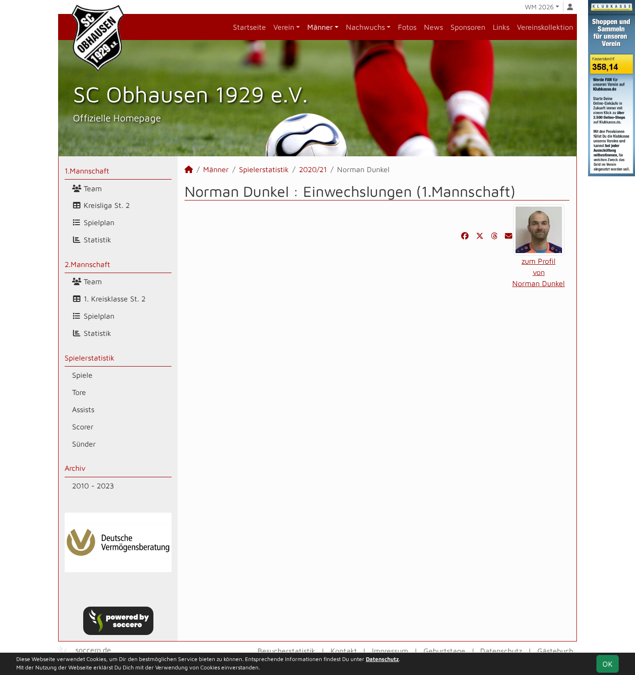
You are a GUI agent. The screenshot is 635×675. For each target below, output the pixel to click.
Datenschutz (501, 651)
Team (91, 188)
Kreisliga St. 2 (105, 205)
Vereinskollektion (545, 27)
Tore (79, 392)
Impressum (390, 651)
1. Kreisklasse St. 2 (113, 298)
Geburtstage (444, 651)
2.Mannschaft (87, 264)
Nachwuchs (365, 27)
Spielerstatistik (89, 358)
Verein (283, 27)
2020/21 (313, 169)
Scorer (82, 426)
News (433, 27)
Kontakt (344, 651)
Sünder (84, 444)
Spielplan (97, 222)
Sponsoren (467, 27)
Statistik (96, 239)
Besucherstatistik (286, 651)
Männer (320, 27)
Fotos (407, 27)
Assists (83, 409)
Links (501, 27)
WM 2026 (539, 7)
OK (607, 664)
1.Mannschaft (87, 171)
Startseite (249, 27)
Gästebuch (555, 651)
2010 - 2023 (93, 485)
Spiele (82, 375)
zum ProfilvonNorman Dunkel (538, 272)
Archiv (75, 468)
